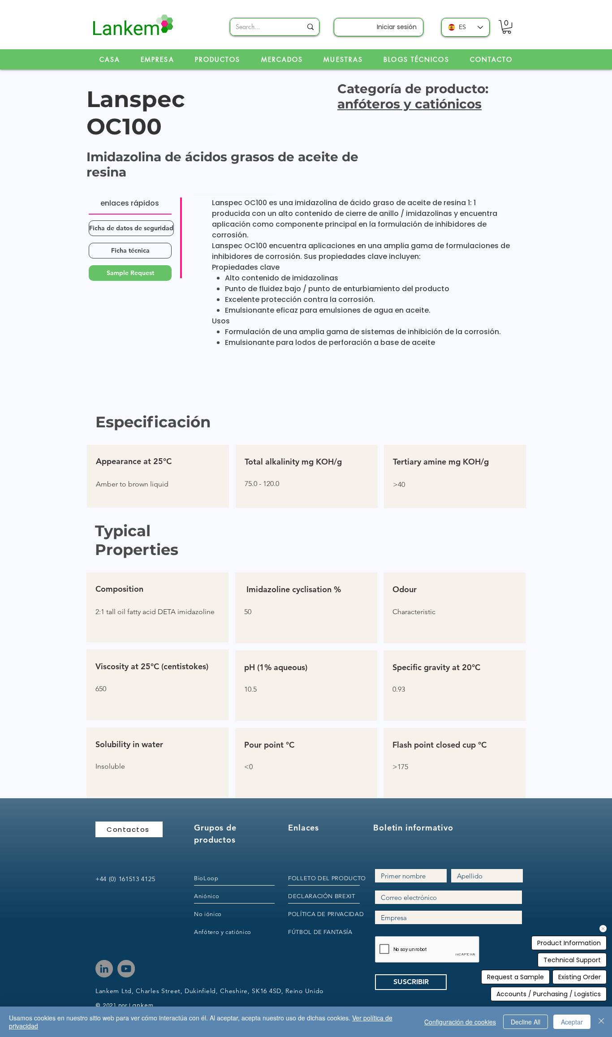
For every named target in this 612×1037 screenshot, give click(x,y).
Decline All (525, 1021)
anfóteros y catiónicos (409, 104)
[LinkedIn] (104, 968)
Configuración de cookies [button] (460, 1021)
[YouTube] (126, 968)
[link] (507, 27)
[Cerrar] (601, 1022)
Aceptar (572, 1021)
